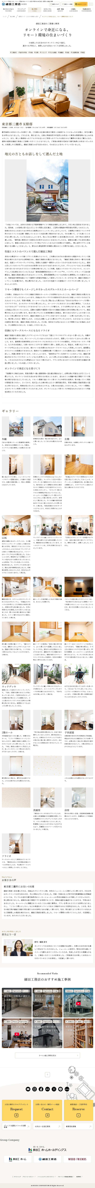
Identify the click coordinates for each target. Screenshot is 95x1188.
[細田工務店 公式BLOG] (47, 1089)
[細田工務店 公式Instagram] (34, 1089)
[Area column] (67, 1089)
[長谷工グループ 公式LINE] (60, 1089)
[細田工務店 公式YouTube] (28, 1089)
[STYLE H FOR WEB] (54, 1089)
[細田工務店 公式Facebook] (41, 1089)
